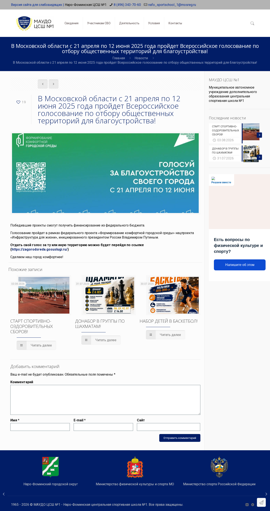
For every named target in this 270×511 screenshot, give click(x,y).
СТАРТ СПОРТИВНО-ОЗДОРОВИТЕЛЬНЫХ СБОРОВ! (31, 326)
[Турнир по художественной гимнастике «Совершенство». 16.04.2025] (266, 494)
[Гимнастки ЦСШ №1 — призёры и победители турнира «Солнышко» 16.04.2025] (3, 494)
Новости (141, 58)
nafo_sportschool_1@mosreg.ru (172, 5)
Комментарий (21, 382)
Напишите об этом (239, 265)
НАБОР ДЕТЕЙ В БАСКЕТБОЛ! (169, 321)
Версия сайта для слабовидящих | (37, 5)
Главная (118, 58)
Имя (14, 420)
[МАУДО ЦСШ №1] (34, 20)
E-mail (80, 420)
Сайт (141, 420)
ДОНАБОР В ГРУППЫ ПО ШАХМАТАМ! (100, 323)
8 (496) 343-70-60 (127, 5)
